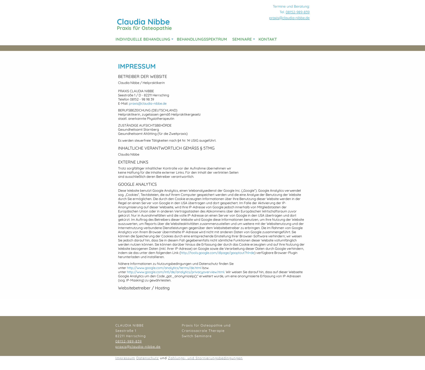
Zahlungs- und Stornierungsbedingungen (205, 358)
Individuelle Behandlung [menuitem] (143, 39)
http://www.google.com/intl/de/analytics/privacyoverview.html (175, 272)
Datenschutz (147, 358)
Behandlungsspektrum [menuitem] (202, 39)
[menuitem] (282, 39)
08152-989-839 (298, 12)
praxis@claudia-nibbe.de (148, 103)
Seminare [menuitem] (242, 39)
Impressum (125, 358)
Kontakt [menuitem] (267, 39)
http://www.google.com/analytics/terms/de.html (164, 268)
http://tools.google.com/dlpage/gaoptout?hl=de (217, 253)
